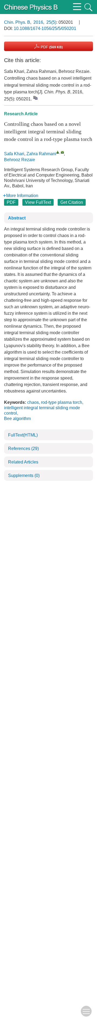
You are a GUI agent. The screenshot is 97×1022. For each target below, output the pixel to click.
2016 (38, 22)
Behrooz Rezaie (19, 159)
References (23, 448)
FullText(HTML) (23, 435)
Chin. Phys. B (17, 22)
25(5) (51, 22)
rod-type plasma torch (61, 402)
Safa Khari (14, 153)
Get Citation (71, 202)
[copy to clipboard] (35, 97)
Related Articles (23, 462)
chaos (33, 402)
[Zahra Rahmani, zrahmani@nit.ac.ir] (57, 152)
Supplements (24, 475)
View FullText (38, 202)
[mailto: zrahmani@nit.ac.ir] (62, 152)
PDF (51, 47)
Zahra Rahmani (41, 153)
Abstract (17, 218)
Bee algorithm (17, 418)
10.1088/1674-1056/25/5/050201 (45, 28)
